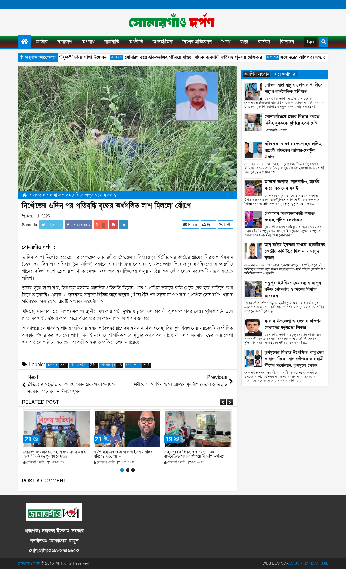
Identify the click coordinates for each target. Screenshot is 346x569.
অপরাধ (88, 42)
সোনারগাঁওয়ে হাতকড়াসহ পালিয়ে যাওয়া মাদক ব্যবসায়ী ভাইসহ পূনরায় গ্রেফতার (187, 57)
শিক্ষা (225, 42)
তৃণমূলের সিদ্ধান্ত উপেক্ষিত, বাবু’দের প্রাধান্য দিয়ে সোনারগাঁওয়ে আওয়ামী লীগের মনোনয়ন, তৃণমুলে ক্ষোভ (294, 358)
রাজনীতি (111, 42)
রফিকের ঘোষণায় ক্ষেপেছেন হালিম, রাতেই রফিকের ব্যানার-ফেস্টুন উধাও (293, 150)
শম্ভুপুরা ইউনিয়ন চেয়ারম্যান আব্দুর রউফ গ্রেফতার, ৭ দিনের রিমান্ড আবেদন (293, 289)
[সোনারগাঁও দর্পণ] (24, 41)
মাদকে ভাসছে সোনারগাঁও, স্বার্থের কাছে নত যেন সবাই (292, 185)
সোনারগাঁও (138, 365)
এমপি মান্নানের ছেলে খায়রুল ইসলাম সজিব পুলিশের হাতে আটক (123, 454)
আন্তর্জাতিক (163, 42)
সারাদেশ (64, 42)
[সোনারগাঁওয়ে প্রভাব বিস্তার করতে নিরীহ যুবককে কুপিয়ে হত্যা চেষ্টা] (253, 122)
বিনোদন (287, 42)
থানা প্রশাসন (84, 365)
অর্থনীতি (136, 42)
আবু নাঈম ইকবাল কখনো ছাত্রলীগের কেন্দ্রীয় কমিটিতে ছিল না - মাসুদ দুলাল (295, 251)
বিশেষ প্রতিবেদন (197, 42)
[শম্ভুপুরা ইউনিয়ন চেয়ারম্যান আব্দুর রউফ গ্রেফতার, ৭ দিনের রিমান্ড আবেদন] (253, 288)
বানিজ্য (264, 42)
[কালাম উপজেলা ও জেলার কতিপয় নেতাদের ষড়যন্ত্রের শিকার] (253, 326)
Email (192, 224)
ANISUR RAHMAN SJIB (308, 563)
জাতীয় (42, 42)
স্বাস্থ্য (244, 42)
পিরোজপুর (111, 365)
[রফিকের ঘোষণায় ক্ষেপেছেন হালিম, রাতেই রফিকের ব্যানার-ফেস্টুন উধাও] (253, 149)
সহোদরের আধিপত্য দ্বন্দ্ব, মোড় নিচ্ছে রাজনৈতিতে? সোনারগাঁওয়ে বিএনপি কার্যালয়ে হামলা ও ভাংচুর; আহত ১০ (194, 456)
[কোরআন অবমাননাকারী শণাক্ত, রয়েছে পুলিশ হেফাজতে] (253, 219)
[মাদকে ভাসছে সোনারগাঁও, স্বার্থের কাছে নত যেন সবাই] (253, 187)
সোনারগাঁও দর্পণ (29, 563)
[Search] (323, 42)
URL (227, 224)
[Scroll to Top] (337, 560)
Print (210, 224)
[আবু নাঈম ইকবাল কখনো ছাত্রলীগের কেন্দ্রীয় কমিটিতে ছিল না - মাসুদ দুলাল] (253, 250)
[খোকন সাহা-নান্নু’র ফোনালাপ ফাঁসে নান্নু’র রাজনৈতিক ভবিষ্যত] (253, 90)
